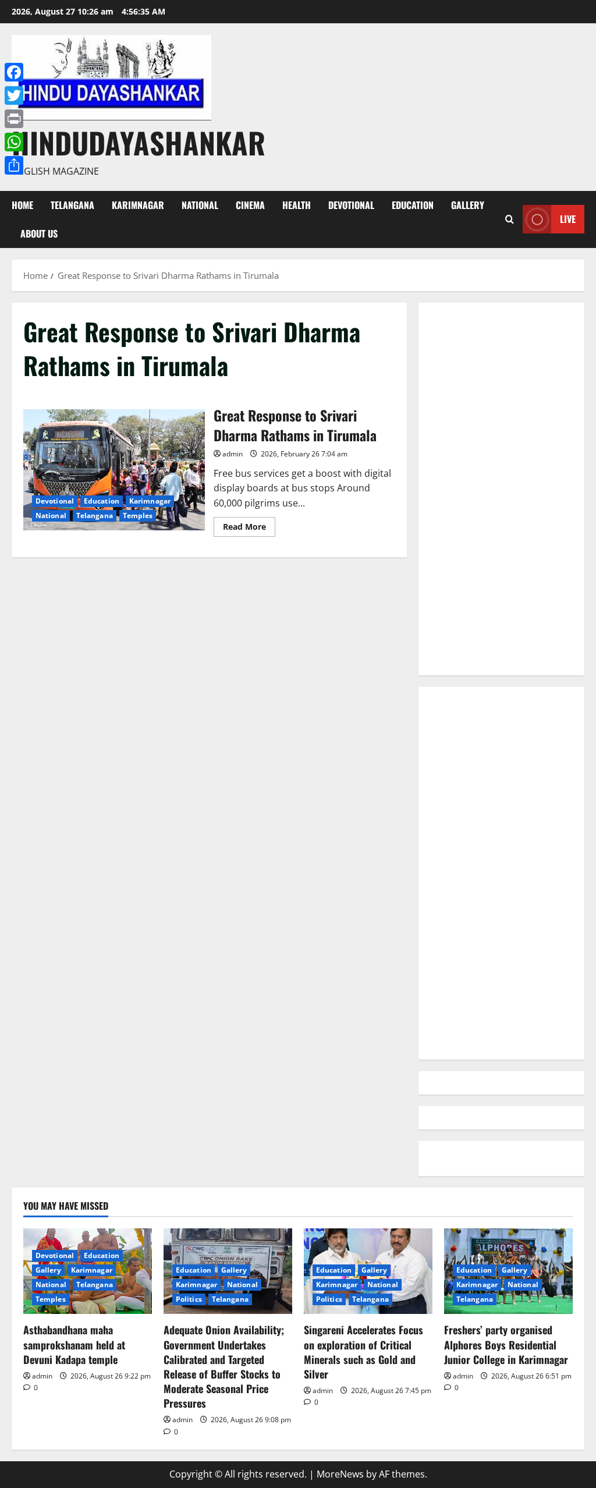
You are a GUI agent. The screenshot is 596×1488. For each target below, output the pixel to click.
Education (413, 205)
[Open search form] (509, 219)
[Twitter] (14, 95)
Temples (138, 515)
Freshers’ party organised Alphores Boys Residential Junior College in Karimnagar (506, 1344)
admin (232, 454)
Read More (249, 528)
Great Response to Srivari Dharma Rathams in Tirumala (114, 469)
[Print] (14, 118)
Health (296, 205)
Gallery (467, 205)
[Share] (14, 165)
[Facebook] (14, 72)
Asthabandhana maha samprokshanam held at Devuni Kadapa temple (74, 1344)
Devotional (351, 205)
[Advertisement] (501, 489)
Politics (189, 1299)
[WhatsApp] (14, 142)
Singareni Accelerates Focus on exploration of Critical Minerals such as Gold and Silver (363, 1351)
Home (22, 205)
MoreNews (340, 1474)
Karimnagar (138, 205)
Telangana (72, 205)
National (200, 205)
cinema (250, 205)
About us (39, 233)
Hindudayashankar (138, 142)
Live (568, 219)
